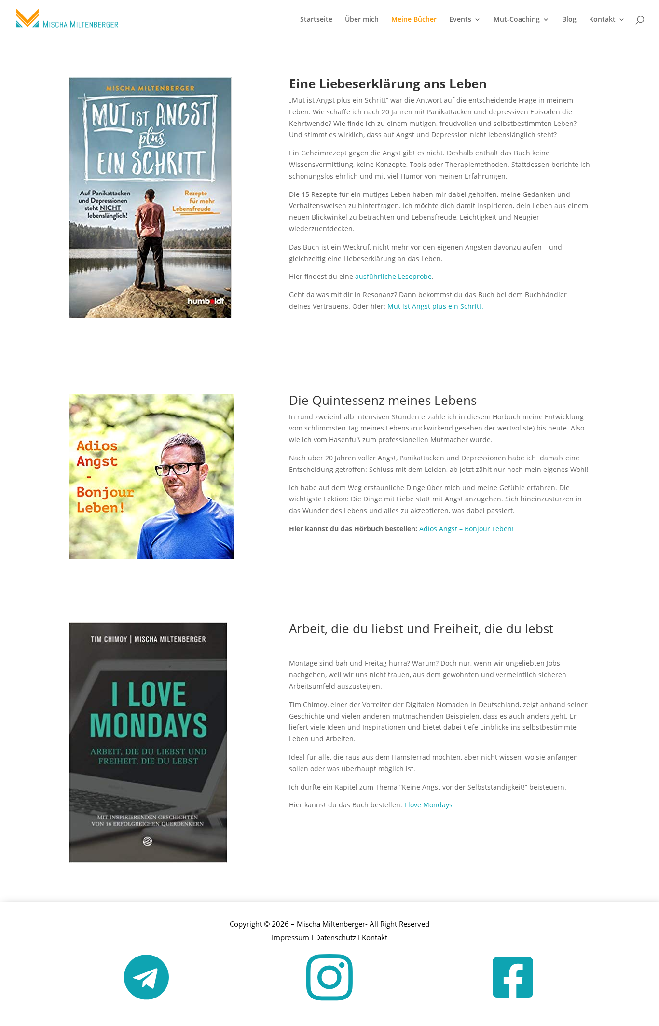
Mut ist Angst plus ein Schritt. (435, 306)
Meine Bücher (414, 20)
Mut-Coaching (517, 20)
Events (460, 20)
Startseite (316, 20)
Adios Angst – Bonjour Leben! (467, 528)
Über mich (362, 20)
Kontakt (602, 20)
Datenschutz (335, 937)
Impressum (290, 937)
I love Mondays (429, 804)
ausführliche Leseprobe (393, 276)
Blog (569, 20)
